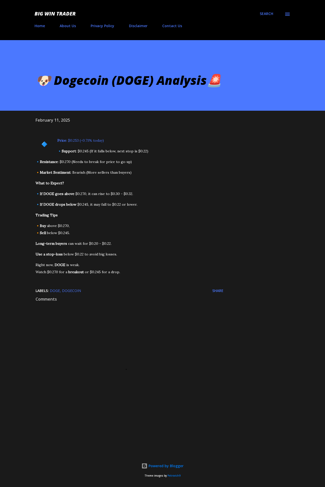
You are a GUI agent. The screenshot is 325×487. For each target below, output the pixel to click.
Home (40, 25)
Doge (55, 290)
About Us (68, 25)
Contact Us (172, 25)
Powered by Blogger (166, 465)
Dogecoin (71, 290)
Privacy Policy (102, 25)
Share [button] (217, 290)
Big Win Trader (55, 13)
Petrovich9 (174, 475)
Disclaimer (138, 25)
